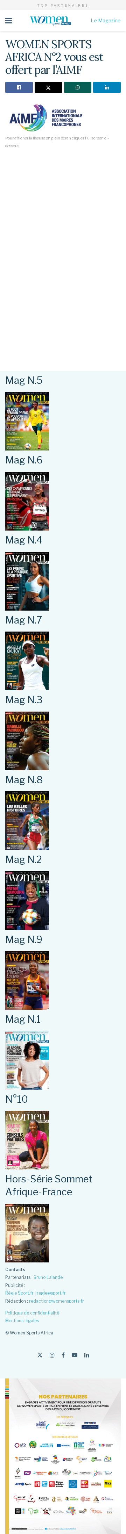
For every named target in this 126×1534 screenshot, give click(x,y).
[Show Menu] (8, 20)
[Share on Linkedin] (107, 87)
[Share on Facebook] (19, 87)
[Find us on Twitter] (40, 1355)
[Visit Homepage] (51, 21)
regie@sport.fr (51, 1293)
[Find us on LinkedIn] (86, 1355)
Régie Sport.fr (19, 1293)
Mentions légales (22, 1320)
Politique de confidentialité (32, 1313)
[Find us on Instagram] (52, 1355)
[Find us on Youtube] (74, 1355)
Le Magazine (106, 20)
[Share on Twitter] (48, 87)
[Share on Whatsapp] (78, 87)
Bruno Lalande (48, 1277)
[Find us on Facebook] (63, 1355)
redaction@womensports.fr (56, 1301)
